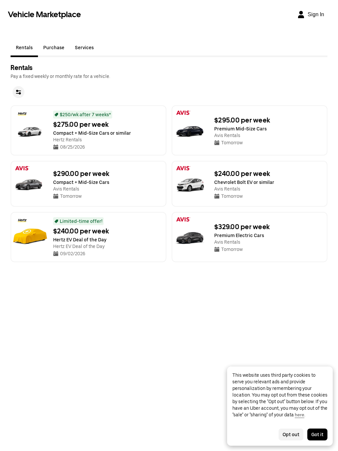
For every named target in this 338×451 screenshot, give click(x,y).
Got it (317, 434)
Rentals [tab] (24, 47)
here (299, 414)
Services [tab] (84, 47)
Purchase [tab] (53, 47)
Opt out (291, 434)
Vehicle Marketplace (44, 14)
